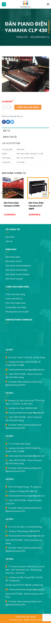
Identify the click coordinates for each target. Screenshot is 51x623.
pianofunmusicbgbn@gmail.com (29, 369)
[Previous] (1, 198)
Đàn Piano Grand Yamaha (17, 274)
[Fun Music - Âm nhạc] (25, 4)
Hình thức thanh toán (16, 303)
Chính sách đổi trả (14, 298)
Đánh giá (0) (9, 136)
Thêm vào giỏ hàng (28, 107)
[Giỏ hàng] (48, 4)
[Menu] (4, 4)
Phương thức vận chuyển (17, 311)
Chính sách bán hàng (15, 294)
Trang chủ (22, 37)
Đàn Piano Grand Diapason (18, 265)
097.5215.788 (22, 585)
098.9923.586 (31, 408)
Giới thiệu (10, 237)
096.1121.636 (37, 577)
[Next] (49, 198)
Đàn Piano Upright (14, 278)
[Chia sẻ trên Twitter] (8, 122)
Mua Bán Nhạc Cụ (40, 37)
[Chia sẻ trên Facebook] (4, 122)
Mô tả (6, 130)
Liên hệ (9, 241)
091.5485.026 (31, 491)
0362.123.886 (18, 365)
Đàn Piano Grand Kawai (16, 270)
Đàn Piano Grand (13, 261)
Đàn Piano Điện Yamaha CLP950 (11, 204)
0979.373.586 (31, 362)
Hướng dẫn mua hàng (16, 307)
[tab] (25, 131)
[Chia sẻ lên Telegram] (12, 122)
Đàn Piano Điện (13, 257)
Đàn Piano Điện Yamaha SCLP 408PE (36, 205)
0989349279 (34, 531)
